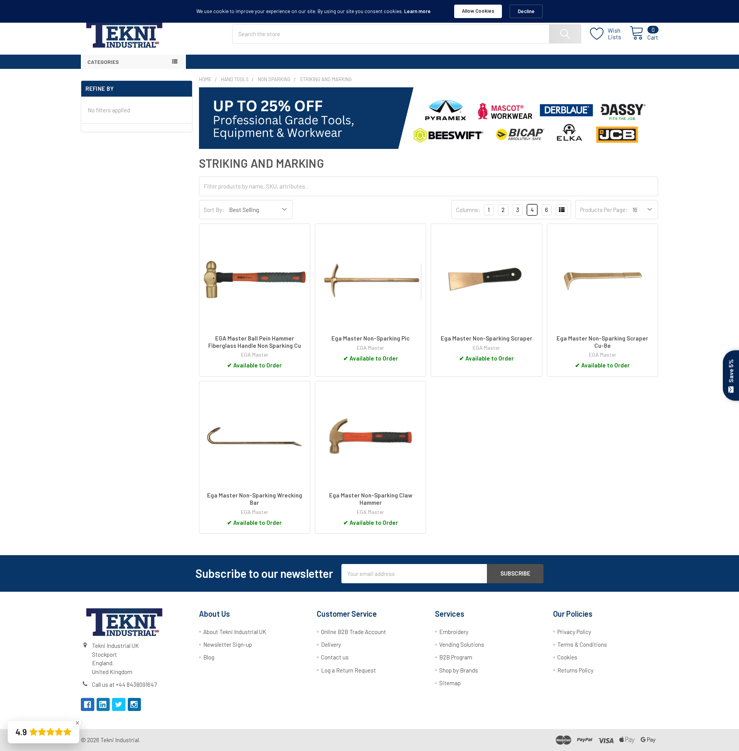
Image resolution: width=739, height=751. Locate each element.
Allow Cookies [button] (478, 11)
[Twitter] (118, 704)
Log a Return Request (348, 670)
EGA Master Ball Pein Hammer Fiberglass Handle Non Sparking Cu (254, 342)
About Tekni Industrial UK (234, 631)
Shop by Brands (458, 670)
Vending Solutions (461, 644)
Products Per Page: (604, 209)
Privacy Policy (574, 631)
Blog (208, 657)
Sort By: (214, 209)
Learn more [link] (417, 11)
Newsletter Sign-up (227, 644)
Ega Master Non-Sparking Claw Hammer (370, 499)
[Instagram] (134, 704)
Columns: (468, 209)
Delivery (331, 644)
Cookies (567, 657)
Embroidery (453, 631)
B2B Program (455, 657)
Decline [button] (526, 11)
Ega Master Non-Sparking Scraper (486, 338)
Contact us (335, 657)
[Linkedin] (103, 704)
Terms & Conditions (582, 644)
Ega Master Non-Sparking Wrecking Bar (254, 499)
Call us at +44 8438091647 (124, 684)
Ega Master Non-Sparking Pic (370, 338)
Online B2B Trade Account (353, 631)
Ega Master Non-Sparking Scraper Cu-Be (602, 342)
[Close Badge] (77, 723)
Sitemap (450, 682)
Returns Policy (575, 670)
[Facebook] (87, 704)
